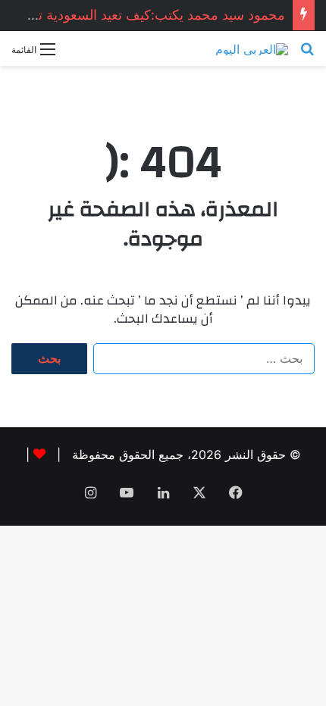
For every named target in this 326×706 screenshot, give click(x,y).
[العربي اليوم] (251, 48)
